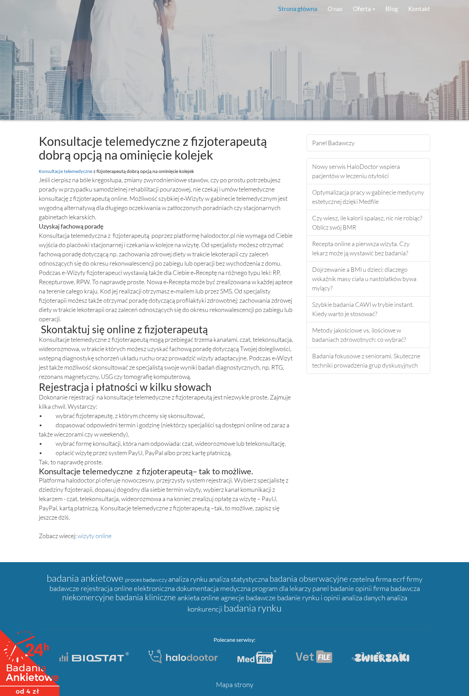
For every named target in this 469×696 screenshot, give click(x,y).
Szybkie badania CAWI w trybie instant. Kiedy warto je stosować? (363, 309)
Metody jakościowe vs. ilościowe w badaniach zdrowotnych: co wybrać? (359, 334)
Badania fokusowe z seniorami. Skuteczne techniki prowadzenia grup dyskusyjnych (366, 360)
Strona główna (297, 8)
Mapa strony (234, 684)
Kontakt (419, 8)
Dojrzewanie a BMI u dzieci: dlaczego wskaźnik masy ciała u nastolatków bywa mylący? (364, 279)
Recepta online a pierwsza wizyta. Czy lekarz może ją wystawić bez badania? (361, 248)
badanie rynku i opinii (309, 597)
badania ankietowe (86, 578)
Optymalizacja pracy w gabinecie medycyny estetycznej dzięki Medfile (368, 196)
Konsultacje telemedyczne (66, 171)
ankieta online (199, 597)
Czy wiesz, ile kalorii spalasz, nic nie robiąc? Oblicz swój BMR (367, 222)
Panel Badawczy (333, 143)
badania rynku (253, 608)
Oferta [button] (362, 8)
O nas (335, 8)
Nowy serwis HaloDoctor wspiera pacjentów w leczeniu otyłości (356, 171)
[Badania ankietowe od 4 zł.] (29, 660)
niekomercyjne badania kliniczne (120, 597)
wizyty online (95, 536)
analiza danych (364, 597)
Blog (392, 8)
